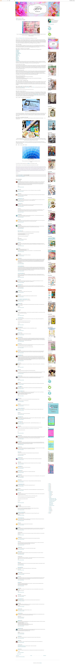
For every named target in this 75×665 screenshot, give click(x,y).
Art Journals (17, 51)
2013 (49, 488)
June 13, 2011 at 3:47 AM (21, 592)
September (50, 494)
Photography (17, 58)
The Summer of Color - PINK (52, 498)
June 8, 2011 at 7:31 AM (20, 388)
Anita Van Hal (19, 337)
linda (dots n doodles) (20, 408)
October (50, 493)
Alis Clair (19, 214)
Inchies (17, 56)
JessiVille (19, 290)
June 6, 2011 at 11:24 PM (21, 307)
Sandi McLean (19, 457)
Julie (18, 412)
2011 (49, 490)
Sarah (18, 369)
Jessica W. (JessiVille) (20, 273)
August (50, 495)
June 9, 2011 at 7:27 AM (20, 459)
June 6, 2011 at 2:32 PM (20, 288)
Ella (18, 248)
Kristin (18, 180)
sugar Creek (19, 572)
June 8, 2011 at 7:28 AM (20, 384)
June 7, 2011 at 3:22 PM (20, 360)
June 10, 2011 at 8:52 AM (21, 502)
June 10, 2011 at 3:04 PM (21, 520)
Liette (18, 208)
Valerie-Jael (19, 551)
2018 (49, 483)
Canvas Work (17, 54)
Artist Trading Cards (18, 53)
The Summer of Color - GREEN (53, 499)
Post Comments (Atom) (22, 656)
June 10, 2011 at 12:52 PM (21, 515)
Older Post (44, 655)
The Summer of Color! (51, 501)
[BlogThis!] (26, 175)
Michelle (19, 193)
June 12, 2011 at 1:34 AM (21, 554)
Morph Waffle (19, 466)
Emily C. (19, 398)
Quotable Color (51, 502)
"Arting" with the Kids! (51, 505)
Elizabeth (19, 582)
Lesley (18, 576)
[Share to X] (27, 175)
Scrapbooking (17, 60)
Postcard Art (17, 59)
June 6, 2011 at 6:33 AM (20, 206)
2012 (49, 489)
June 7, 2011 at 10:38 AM (21, 341)
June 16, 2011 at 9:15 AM (21, 638)
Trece (18, 541)
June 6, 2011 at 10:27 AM (21, 251)
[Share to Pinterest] (28, 175)
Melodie (19, 640)
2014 (49, 487)
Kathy (18, 603)
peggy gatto (19, 620)
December (50, 491)
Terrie (18, 242)
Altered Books (17, 50)
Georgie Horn (19, 470)
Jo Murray (19, 547)
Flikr (28, 72)
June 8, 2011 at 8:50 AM (20, 401)
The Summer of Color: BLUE (52, 500)
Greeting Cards (18, 55)
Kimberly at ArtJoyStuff (21, 512)
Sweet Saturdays (51, 503)
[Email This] (25, 175)
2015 (49, 486)
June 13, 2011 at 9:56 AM (21, 596)
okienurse (19, 435)
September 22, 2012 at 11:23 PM (22, 646)
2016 (49, 485)
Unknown (19, 258)
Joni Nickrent (19, 203)
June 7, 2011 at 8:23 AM (20, 330)
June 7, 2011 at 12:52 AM (21, 315)
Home (31, 655)
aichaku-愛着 (19, 386)
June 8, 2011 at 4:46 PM (20, 444)
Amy (18, 488)
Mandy (18, 189)
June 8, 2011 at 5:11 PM (20, 455)
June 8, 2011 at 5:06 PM (20, 449)
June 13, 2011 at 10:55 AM (21, 606)
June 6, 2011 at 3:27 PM (20, 292)
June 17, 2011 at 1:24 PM (21, 642)
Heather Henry (19, 628)
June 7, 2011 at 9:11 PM (20, 373)
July (49, 496)
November (50, 492)
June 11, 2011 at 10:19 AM (21, 539)
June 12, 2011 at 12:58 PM (21, 574)
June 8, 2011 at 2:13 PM (20, 419)
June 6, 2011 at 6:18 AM (20, 201)
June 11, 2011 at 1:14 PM (21, 549)
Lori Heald (19, 441)
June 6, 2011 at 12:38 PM (21, 282)
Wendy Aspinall (20, 567)
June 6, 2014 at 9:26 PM (21, 652)
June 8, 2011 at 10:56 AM (21, 410)
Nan (18, 527)
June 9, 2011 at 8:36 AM (20, 468)
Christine (19, 636)
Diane (18, 382)
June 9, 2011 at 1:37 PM (20, 477)
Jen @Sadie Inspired (20, 484)
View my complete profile (51, 24)
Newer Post (17, 655)
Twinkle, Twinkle (36, 94)
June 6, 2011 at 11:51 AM (21, 277)
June (50, 497)
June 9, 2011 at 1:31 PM (20, 472)
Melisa (18, 562)
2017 (49, 484)
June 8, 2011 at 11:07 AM (21, 414)
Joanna (19, 492)
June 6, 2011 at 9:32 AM (20, 228)
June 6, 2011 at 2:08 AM (20, 191)
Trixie (18, 219)
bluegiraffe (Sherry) (20, 198)
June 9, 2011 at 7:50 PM (20, 490)
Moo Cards (17, 57)
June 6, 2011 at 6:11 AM (20, 196)
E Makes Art (19, 303)
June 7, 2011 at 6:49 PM (20, 367)
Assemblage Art (18, 52)
